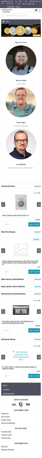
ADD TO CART (34, 224)
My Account (5, 416)
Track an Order (6, 435)
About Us (4, 446)
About (5, 385)
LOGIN (17, 7)
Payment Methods (7, 449)
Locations (6, 389)
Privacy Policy (6, 420)
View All (37, 186)
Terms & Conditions (8, 423)
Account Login (6, 431)
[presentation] (3, 204)
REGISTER (10, 7)
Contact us (5, 413)
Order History (6, 438)
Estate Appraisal (8, 393)
